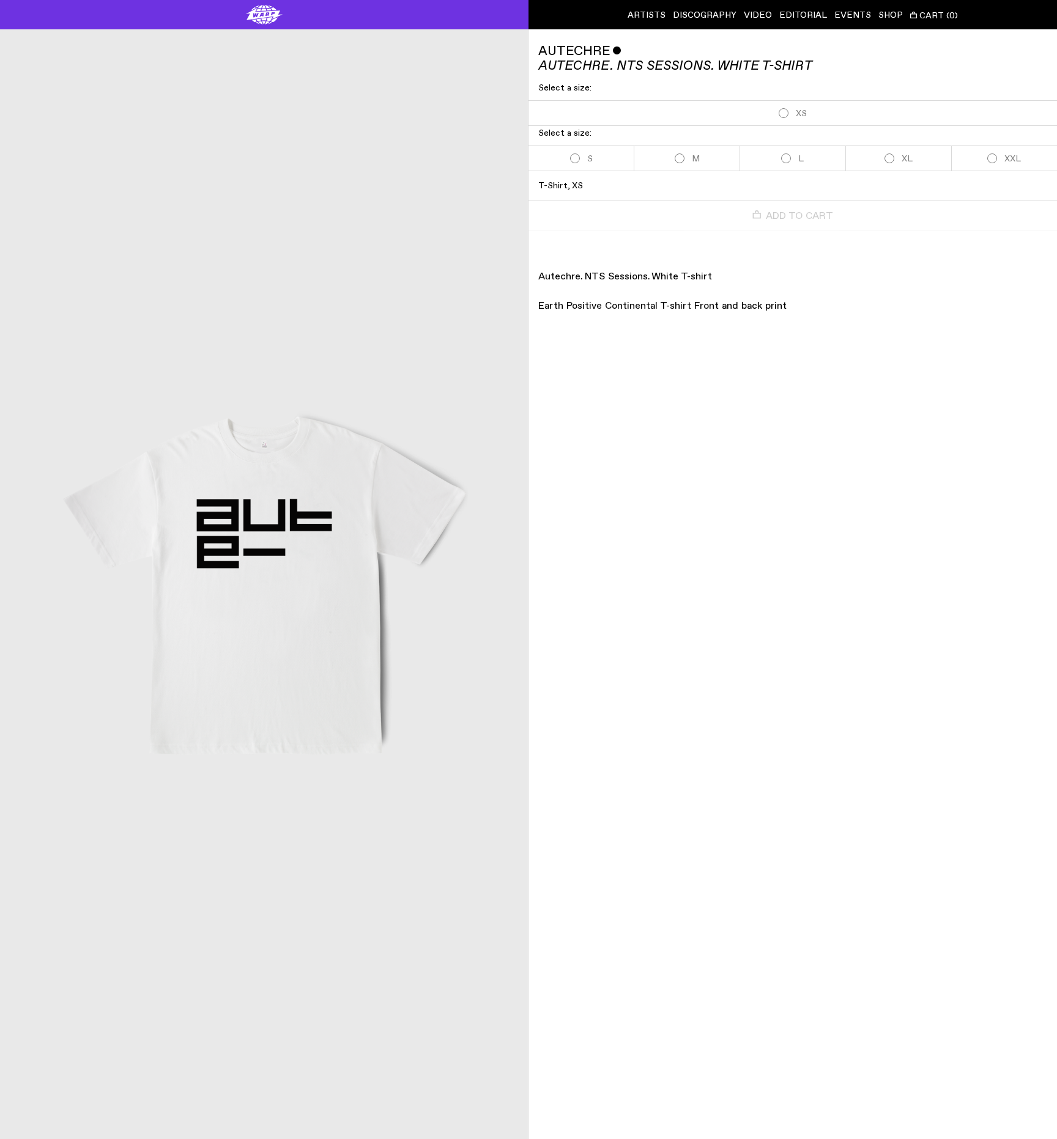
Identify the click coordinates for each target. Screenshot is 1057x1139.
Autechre (574, 51)
